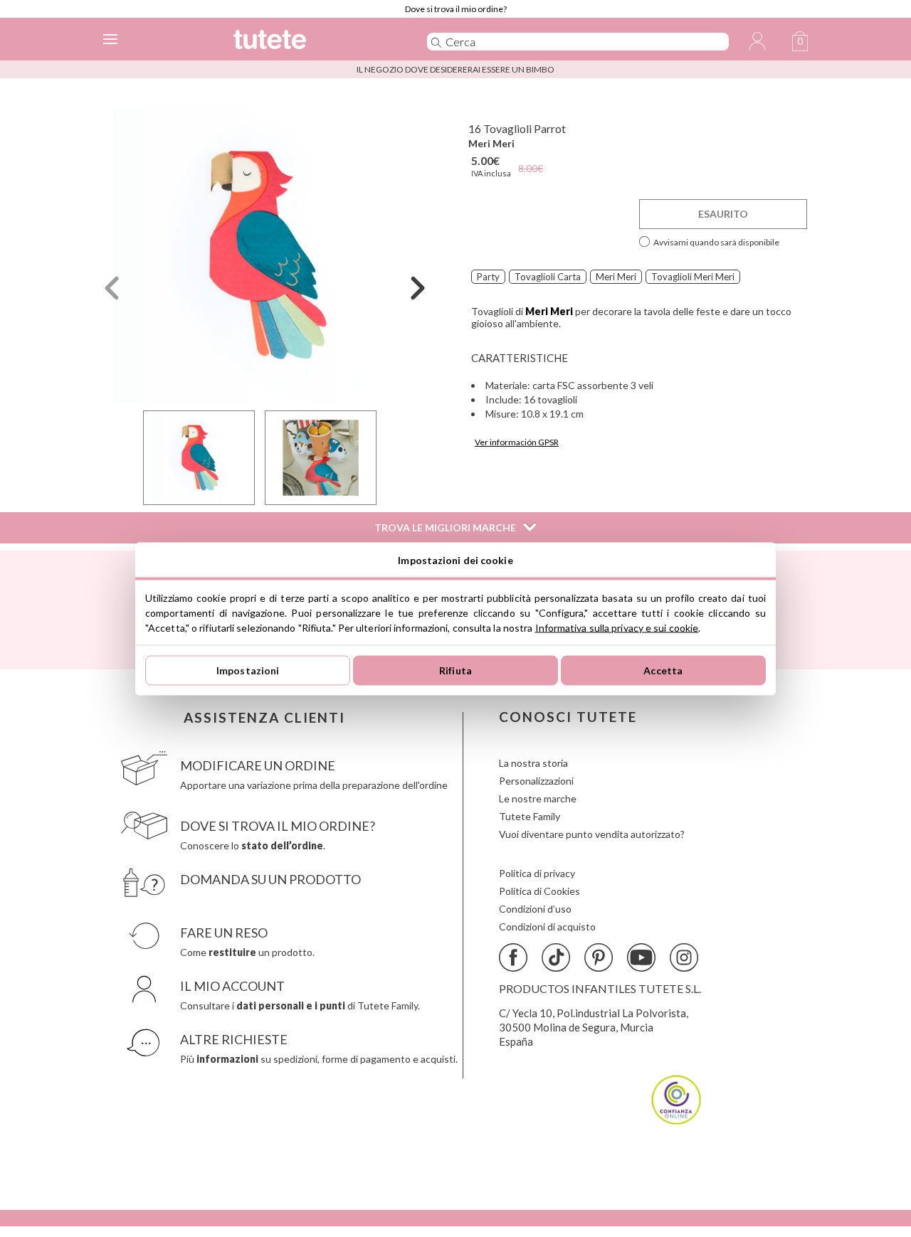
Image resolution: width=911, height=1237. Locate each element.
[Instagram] (684, 957)
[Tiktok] (556, 957)
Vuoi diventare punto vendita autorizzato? (592, 834)
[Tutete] (308, 41)
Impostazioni (248, 670)
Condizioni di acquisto (547, 926)
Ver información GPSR (517, 442)
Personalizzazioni (536, 780)
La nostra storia (533, 763)
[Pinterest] (598, 957)
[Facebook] (513, 957)
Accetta (663, 670)
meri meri (616, 276)
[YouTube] (641, 957)
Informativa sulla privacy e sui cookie (617, 627)
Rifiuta (455, 670)
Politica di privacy (537, 873)
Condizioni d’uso (535, 908)
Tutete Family (529, 816)
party (488, 276)
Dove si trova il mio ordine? (456, 9)
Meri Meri (491, 143)
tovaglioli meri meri (692, 276)
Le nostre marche (537, 798)
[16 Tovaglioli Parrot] (265, 255)
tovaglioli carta (548, 276)
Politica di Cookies (539, 891)
